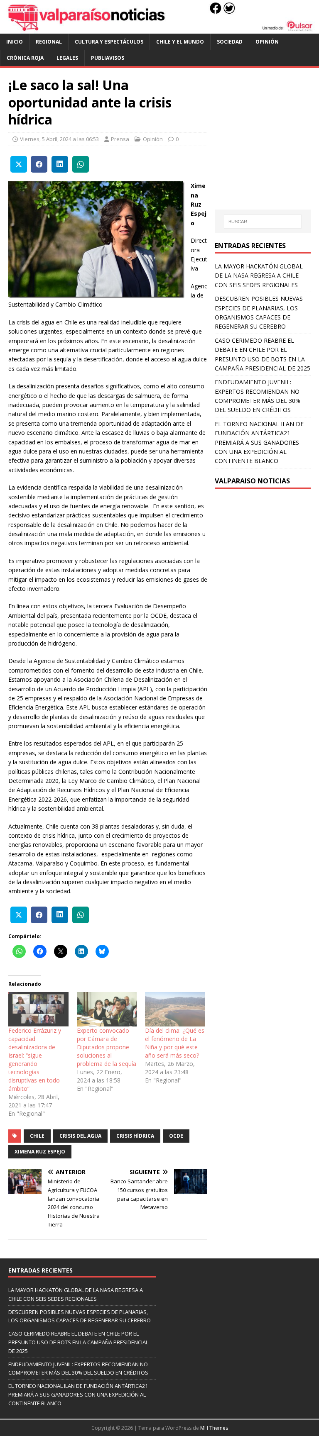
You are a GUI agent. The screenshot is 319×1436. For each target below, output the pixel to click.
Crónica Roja (25, 57)
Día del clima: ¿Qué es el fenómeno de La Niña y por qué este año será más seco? (174, 1042)
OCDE (176, 1135)
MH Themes (214, 1427)
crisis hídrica (135, 1135)
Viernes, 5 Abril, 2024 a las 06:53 (59, 139)
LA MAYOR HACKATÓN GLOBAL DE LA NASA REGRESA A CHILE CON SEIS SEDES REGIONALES (259, 275)
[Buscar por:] (263, 222)
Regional (49, 41)
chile (37, 1135)
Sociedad (230, 41)
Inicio (14, 41)
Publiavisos (107, 57)
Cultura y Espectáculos (109, 41)
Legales (67, 57)
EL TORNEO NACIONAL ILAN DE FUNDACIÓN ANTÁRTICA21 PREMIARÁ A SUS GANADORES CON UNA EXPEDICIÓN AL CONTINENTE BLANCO (259, 442)
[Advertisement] (267, 147)
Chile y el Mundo (180, 41)
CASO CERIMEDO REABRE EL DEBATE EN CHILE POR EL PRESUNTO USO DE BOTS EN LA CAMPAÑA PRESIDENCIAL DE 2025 (78, 1342)
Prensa (120, 139)
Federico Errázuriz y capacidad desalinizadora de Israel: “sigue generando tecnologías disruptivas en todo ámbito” (34, 1059)
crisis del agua (80, 1135)
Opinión (267, 41)
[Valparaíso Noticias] (159, 28)
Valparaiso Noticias (252, 480)
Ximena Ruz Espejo (40, 1151)
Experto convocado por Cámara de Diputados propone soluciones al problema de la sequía (106, 1047)
